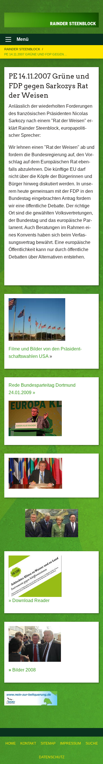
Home (10, 743)
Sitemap (48, 743)
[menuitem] (10, 743)
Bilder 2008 (22, 669)
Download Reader (30, 600)
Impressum (70, 743)
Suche (92, 743)
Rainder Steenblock (22, 49)
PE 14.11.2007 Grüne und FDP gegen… (35, 54)
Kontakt (28, 743)
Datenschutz (51, 757)
